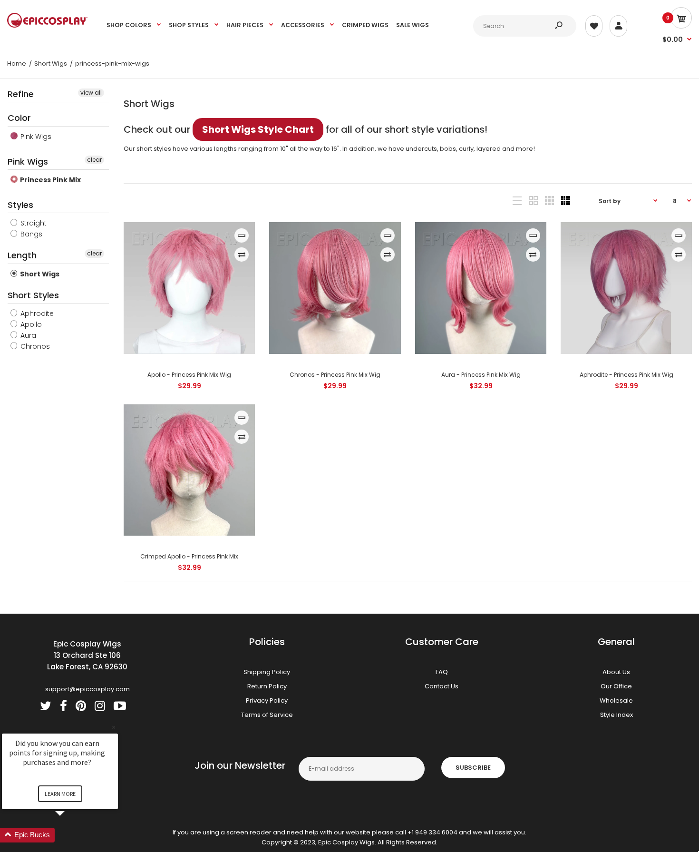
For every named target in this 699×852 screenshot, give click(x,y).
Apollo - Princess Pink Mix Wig (189, 375)
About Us (616, 671)
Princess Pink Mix (50, 180)
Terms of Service (267, 714)
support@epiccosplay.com (87, 689)
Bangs (30, 234)
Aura (27, 335)
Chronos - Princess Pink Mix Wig (335, 375)
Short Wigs (39, 274)
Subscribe (473, 767)
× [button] (114, 727)
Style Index (616, 714)
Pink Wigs (35, 136)
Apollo (30, 324)
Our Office (616, 686)
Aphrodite (36, 313)
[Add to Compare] (241, 254)
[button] (71, 835)
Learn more (60, 793)
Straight (33, 223)
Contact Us (441, 686)
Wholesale (616, 700)
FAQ (442, 671)
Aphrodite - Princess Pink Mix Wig (626, 375)
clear (94, 160)
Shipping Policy (266, 671)
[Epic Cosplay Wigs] (47, 25)
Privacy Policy (267, 700)
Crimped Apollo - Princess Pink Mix (189, 556)
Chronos (34, 346)
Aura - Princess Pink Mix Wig (480, 375)
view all (91, 92)
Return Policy (267, 686)
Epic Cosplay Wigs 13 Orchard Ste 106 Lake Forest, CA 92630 (87, 655)
